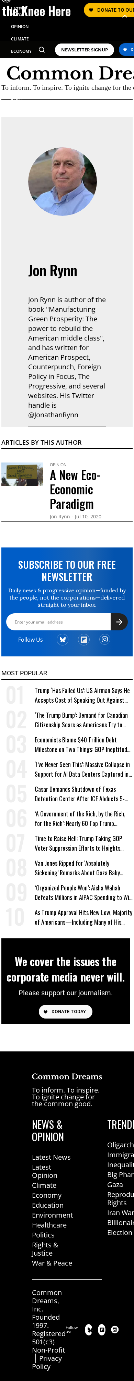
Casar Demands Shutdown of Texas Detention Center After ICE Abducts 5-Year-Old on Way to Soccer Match (80, 794)
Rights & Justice (45, 1249)
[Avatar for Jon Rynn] (62, 181)
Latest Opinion (44, 1171)
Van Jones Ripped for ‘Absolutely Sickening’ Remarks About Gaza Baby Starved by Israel (77, 868)
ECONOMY (21, 51)
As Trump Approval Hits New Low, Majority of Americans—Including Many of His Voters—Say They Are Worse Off (83, 917)
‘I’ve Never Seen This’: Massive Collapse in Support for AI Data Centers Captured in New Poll (82, 769)
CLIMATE (20, 39)
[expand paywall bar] (124, 16)
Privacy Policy (47, 1362)
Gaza (115, 1184)
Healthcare (49, 1225)
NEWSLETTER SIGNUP (84, 50)
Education (48, 1205)
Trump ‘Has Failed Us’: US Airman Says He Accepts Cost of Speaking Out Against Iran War (82, 695)
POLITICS (20, 63)
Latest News (51, 1157)
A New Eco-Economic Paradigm (75, 489)
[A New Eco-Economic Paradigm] (22, 473)
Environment (52, 1215)
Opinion (58, 465)
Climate (44, 1185)
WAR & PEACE (17, 96)
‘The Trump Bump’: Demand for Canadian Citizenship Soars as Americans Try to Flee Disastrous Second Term (81, 720)
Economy (47, 1195)
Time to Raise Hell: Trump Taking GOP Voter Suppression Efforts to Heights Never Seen (78, 843)
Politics (43, 1235)
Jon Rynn (52, 270)
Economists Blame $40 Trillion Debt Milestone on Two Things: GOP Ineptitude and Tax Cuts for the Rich (82, 744)
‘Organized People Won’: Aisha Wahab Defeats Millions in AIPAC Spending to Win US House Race (83, 892)
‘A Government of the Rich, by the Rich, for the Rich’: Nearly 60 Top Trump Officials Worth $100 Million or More (80, 818)
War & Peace (52, 1263)
